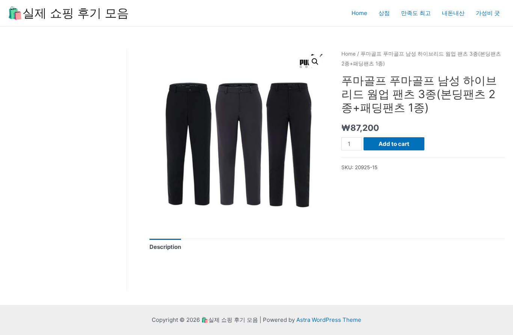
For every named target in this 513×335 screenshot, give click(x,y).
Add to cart (394, 143)
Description (165, 246)
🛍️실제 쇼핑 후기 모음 (68, 13)
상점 (384, 13)
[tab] (165, 247)
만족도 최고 (416, 13)
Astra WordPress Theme (328, 319)
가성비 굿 (488, 13)
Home (359, 13)
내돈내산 (453, 13)
